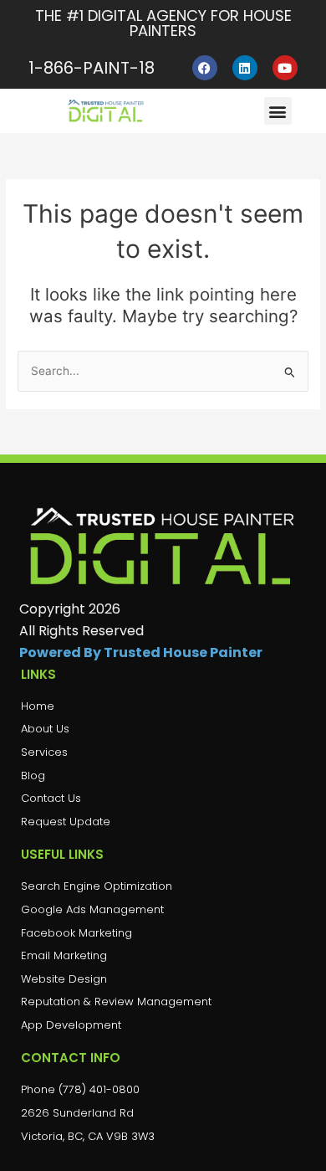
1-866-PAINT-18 (91, 68)
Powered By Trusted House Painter (140, 652)
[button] (278, 111)
